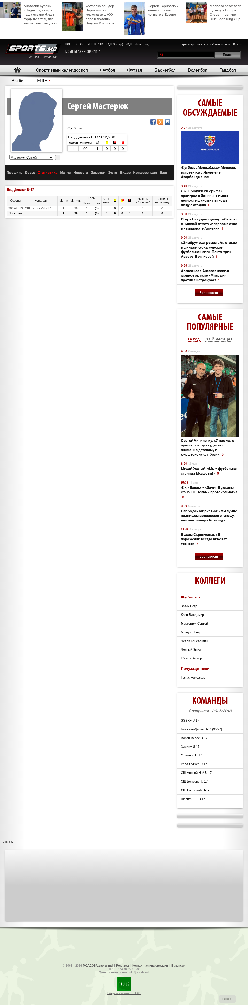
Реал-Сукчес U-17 (194, 764)
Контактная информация (150, 965)
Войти (237, 44)
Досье (30, 172)
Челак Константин (194, 641)
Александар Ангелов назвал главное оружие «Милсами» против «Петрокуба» (205, 275)
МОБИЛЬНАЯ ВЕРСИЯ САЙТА (82, 52)
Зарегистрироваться (194, 44)
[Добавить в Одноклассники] (160, 122)
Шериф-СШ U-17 (193, 799)
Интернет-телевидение (45, 57)
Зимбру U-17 (190, 746)
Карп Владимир (192, 615)
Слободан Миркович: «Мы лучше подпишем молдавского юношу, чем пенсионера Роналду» (209, 515)
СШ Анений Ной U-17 (196, 773)
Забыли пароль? (221, 44)
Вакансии (178, 965)
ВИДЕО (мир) (114, 44)
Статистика (48, 172)
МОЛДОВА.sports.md (98, 965)
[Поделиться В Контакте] (167, 122)
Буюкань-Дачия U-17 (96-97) (201, 729)
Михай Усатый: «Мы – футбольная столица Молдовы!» (209, 470)
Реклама (122, 965)
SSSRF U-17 (190, 720)
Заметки (98, 172)
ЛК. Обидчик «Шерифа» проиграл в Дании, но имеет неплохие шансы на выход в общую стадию (204, 198)
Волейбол (197, 70)
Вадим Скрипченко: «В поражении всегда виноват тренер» (204, 539)
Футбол (107, 70)
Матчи (65, 172)
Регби (17, 80)
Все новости (209, 293)
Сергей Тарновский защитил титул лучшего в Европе (163, 10)
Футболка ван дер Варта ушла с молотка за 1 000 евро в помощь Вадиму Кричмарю (100, 14)
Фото (112, 172)
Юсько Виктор (191, 658)
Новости (80, 172)
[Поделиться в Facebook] (153, 122)
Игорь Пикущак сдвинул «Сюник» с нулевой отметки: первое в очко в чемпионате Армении (209, 223)
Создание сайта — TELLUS (124, 993)
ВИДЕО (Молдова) (137, 44)
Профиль (14, 172)
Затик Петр (189, 606)
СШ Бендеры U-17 (194, 781)
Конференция (145, 172)
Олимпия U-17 (191, 755)
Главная (17, 70)
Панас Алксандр (193, 677)
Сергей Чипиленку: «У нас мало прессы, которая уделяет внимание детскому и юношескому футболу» (207, 447)
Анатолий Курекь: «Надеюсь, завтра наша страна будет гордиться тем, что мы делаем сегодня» (40, 14)
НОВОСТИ (71, 44)
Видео (125, 172)
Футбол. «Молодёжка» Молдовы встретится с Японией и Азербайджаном (209, 172)
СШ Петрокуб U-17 (38, 208)
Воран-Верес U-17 (194, 738)
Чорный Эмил (191, 649)
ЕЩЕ (42, 80)
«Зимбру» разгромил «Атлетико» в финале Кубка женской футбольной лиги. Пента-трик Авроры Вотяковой (209, 249)
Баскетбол (165, 70)
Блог (163, 172)
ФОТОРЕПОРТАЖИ (91, 44)
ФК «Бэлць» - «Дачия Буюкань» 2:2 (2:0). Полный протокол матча (209, 492)
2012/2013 (15, 208)
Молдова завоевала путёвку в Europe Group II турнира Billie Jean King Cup (225, 12)
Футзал (134, 70)
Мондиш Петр (191, 632)
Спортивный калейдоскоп (62, 70)
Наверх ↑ (227, 998)
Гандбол (227, 70)
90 (76, 208)
